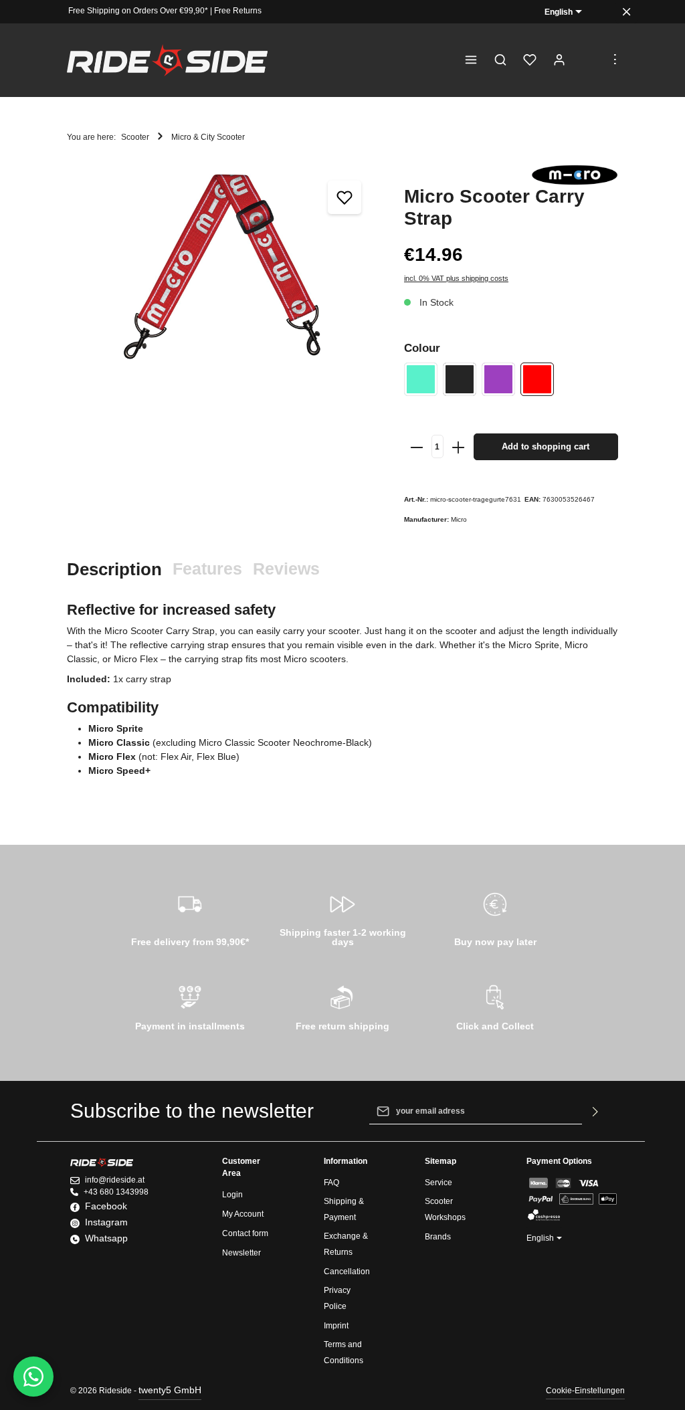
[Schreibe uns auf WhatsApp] (33, 1376)
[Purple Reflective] (498, 379)
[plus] (458, 447)
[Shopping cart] (588, 60)
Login (232, 1194)
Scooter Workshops (445, 1209)
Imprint (336, 1325)
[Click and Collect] (495, 1006)
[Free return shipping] (342, 1006)
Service (438, 1182)
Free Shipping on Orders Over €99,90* (138, 10)
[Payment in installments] (190, 1006)
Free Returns (238, 10)
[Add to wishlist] (344, 197)
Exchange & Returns (346, 1244)
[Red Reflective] (537, 379)
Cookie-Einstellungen (585, 1390)
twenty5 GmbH (169, 1390)
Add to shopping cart (545, 446)
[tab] (114, 570)
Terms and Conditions (343, 1352)
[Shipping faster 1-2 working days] (342, 917)
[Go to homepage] (167, 60)
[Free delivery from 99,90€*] (190, 917)
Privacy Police (337, 1298)
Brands (438, 1236)
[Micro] (574, 175)
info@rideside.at (114, 1180)
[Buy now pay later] (495, 917)
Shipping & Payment (344, 1209)
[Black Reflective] (459, 379)
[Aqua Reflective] (420, 379)
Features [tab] (207, 568)
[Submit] (595, 1111)
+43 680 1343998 (116, 1192)
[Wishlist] (529, 60)
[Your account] (559, 60)
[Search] (500, 60)
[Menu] (471, 60)
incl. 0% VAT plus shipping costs (456, 278)
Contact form (245, 1233)
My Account (243, 1214)
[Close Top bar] (626, 12)
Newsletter (241, 1252)
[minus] (416, 447)
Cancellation (347, 1271)
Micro (459, 519)
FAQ (331, 1182)
